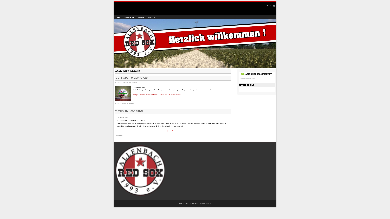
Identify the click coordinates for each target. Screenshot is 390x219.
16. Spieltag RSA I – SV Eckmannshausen (131, 77)
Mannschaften (129, 17)
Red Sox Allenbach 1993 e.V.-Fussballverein (143, 6)
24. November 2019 (120, 135)
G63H (135, 82)
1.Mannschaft (124, 103)
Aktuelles (131, 103)
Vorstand (141, 17)
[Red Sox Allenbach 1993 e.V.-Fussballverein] (195, 35)
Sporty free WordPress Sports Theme (189, 203)
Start (118, 17)
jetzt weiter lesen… (173, 131)
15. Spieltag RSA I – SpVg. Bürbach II (130, 111)
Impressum (151, 17)
